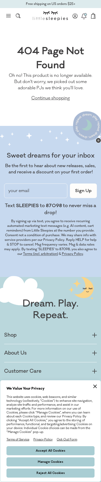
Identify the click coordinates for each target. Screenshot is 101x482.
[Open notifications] (84, 16)
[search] (18, 16)
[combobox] (18, 16)
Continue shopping (50, 98)
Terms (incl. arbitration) (40, 254)
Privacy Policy (72, 254)
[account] (75, 15)
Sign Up (83, 191)
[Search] (18, 16)
